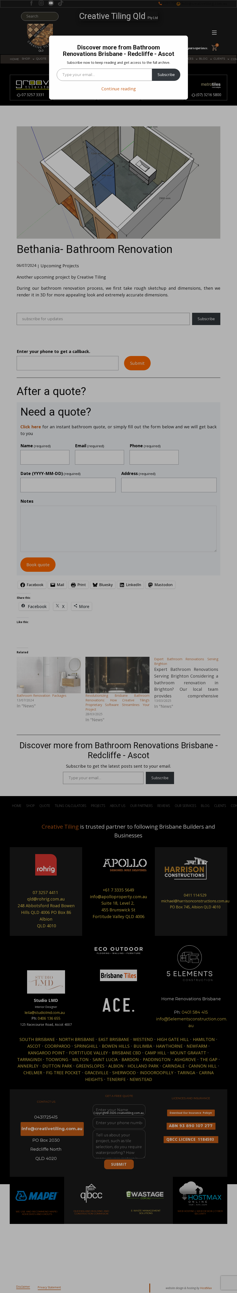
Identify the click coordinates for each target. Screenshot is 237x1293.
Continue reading (118, 88)
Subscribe (166, 74)
